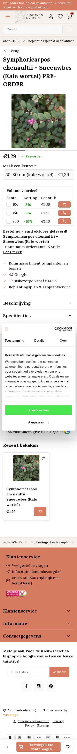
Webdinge (10, 715)
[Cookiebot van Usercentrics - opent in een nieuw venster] (54, 329)
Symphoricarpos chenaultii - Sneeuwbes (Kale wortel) (21, 497)
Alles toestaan (38, 410)
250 (16, 221)
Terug (14, 50)
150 (15, 213)
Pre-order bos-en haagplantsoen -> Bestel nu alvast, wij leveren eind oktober (37, 5)
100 (15, 204)
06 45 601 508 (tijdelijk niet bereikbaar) (36, 580)
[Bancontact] (48, 737)
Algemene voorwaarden (31, 721)
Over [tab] (63, 340)
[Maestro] (57, 737)
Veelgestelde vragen (30, 565)
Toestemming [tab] (14, 340)
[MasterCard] (29, 737)
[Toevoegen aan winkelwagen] (40, 511)
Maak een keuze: (19, 165)
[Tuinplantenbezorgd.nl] (29, 16)
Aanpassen (36, 422)
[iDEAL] (19, 737)
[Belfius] (67, 737)
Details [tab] (39, 340)
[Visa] (38, 737)
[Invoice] (10, 737)
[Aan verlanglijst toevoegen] (43, 459)
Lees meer (12, 252)
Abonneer (59, 672)
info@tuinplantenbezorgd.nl (37, 571)
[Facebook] (26, 686)
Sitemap (43, 725)
